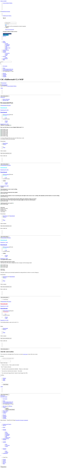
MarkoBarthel (12, 215)
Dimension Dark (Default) (10, 409)
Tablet (4, 379)
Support (4, 56)
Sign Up (4, 36)
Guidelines (7, 45)
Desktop (4, 378)
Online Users (7, 47)
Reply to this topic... (4, 362)
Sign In (7, 27)
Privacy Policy (5, 410)
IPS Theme (5, 406)
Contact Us (5, 411)
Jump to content (3, 0)
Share (1, 88)
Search (6, 54)
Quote (4, 147)
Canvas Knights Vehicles (11, 86)
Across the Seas (6, 49)
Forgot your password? (9, 29)
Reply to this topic (6, 99)
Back (6, 432)
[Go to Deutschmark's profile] (3, 82)
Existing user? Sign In (7, 15)
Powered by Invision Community (22, 420)
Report (6, 120)
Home (4, 41)
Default (7, 408)
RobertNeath (5, 143)
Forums (4, 42)
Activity (4, 52)
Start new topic (6, 100)
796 (6, 117)
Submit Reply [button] (5, 384)
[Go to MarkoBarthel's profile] (3, 301)
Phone (4, 380)
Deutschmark (4, 84)
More (6, 48)
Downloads (7, 44)
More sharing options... (5, 96)
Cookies (4, 412)
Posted (4, 110)
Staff (6, 46)
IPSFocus (10, 406)
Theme (4, 407)
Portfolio (4, 51)
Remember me (8, 26)
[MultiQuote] (3, 219)
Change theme (3, 466)
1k (5, 314)
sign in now (25, 354)
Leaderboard (5, 58)
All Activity (7, 53)
